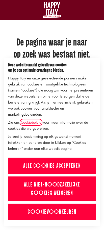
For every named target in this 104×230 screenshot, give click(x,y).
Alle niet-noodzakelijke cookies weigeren (52, 188)
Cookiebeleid (31, 122)
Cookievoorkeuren (52, 211)
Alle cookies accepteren (52, 165)
